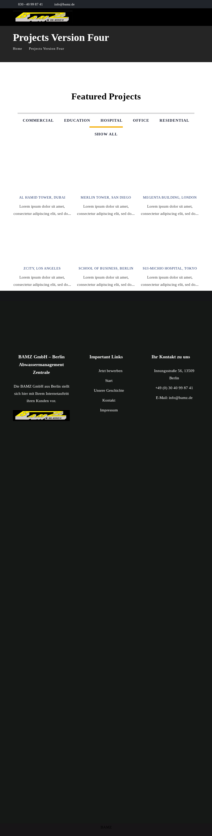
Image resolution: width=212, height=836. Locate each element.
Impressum (109, 410)
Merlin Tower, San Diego (106, 197)
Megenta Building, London (170, 197)
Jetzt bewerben (111, 371)
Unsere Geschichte (109, 390)
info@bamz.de (64, 4)
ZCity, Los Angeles (42, 268)
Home (17, 48)
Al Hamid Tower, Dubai (42, 197)
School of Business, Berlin (106, 268)
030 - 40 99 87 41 (30, 4)
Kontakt (108, 400)
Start (108, 381)
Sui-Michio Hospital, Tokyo (170, 268)
